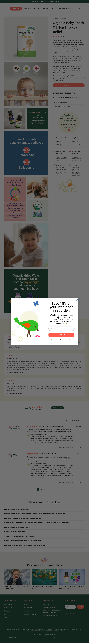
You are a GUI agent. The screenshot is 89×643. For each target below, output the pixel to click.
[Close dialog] (76, 300)
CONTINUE (61, 335)
